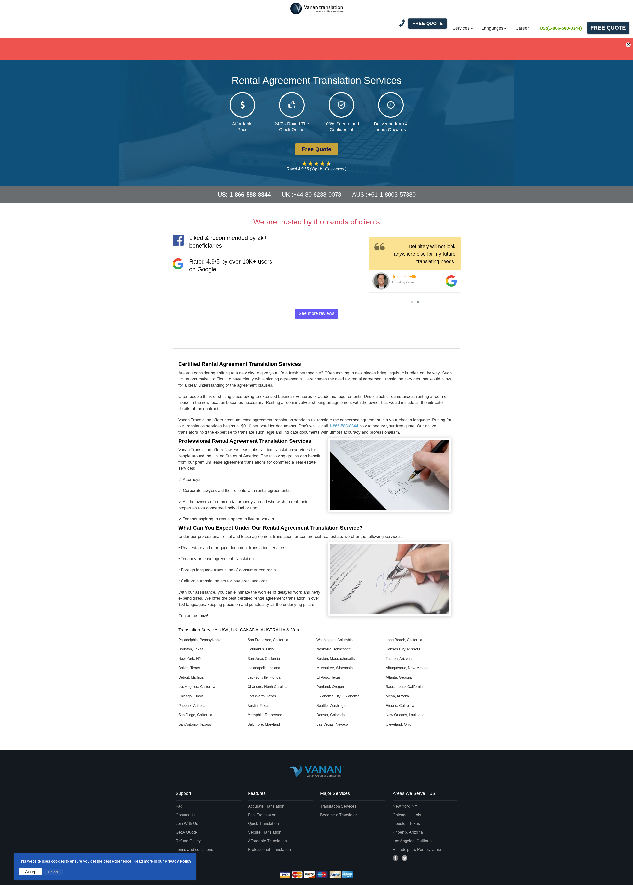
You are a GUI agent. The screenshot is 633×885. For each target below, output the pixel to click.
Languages (492, 28)
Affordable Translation (267, 841)
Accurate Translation (266, 806)
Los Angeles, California (413, 841)
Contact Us (185, 815)
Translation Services (338, 806)
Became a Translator (338, 815)
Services (461, 28)
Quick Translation (263, 823)
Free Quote (608, 28)
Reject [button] (53, 872)
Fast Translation (262, 815)
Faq (179, 806)
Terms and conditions (194, 849)
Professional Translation (269, 849)
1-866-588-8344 (343, 426)
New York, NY (405, 806)
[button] (412, 301)
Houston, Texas (406, 823)
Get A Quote (186, 832)
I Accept (30, 872)
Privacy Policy (178, 861)
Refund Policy (188, 841)
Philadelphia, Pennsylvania (417, 849)
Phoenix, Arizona (408, 832)
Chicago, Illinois (407, 815)
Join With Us (187, 823)
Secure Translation (264, 832)
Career (522, 28)
